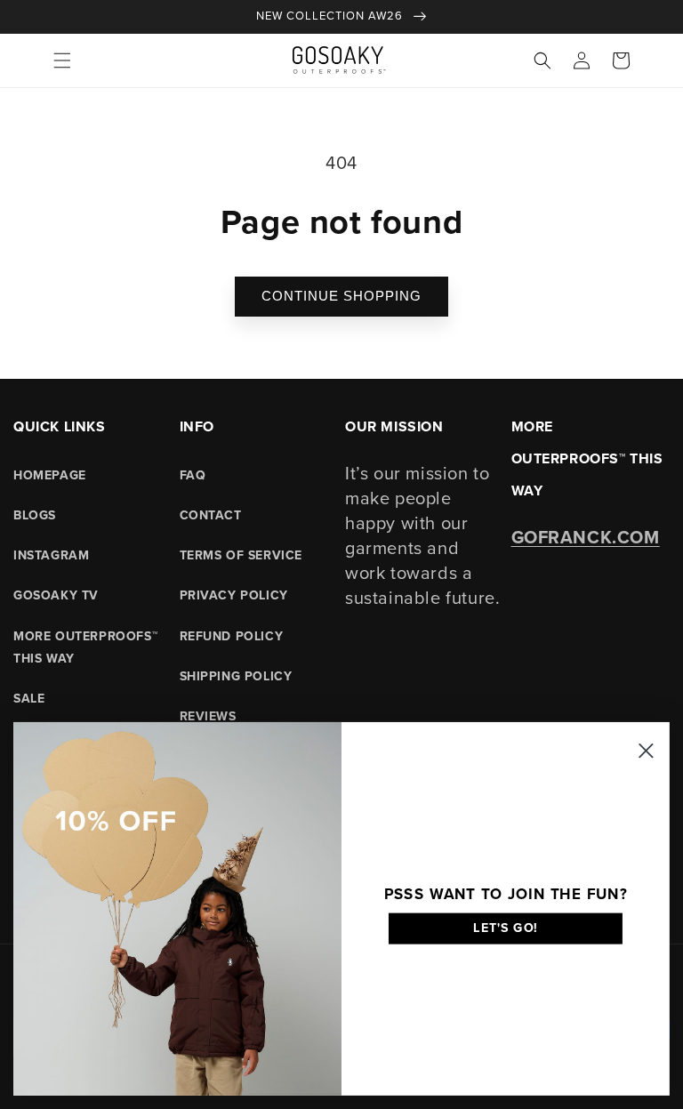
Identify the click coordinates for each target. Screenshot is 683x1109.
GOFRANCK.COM (585, 537)
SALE (28, 698)
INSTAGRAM (51, 555)
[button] (62, 60)
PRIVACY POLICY (234, 595)
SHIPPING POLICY (236, 676)
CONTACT (211, 515)
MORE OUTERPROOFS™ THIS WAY (85, 647)
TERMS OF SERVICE (241, 555)
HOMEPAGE (49, 475)
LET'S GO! (505, 928)
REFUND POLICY (232, 636)
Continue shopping (341, 295)
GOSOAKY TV (56, 595)
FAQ (193, 475)
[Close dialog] (646, 751)
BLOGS (34, 515)
